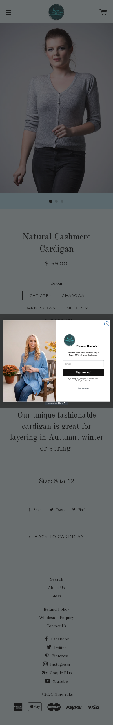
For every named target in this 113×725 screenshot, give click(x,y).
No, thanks (83, 388)
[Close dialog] (106, 323)
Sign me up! (83, 372)
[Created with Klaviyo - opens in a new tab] (56, 403)
